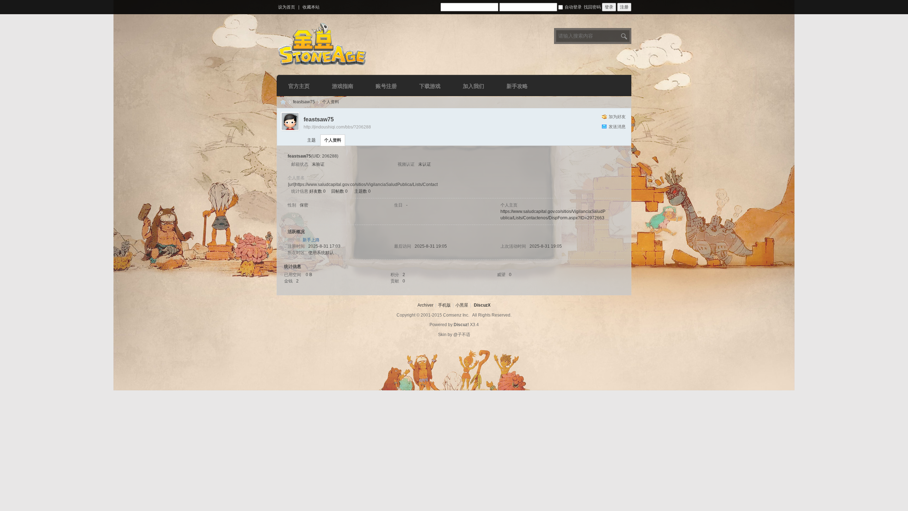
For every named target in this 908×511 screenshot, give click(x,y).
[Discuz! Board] (322, 66)
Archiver (425, 305)
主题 (311, 140)
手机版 (444, 305)
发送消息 (617, 126)
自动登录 (573, 7)
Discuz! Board (283, 102)
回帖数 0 (339, 191)
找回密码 (592, 7)
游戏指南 (342, 86)
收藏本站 (311, 7)
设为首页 (286, 7)
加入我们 (473, 86)
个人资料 (332, 140)
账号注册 (386, 86)
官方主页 (299, 86)
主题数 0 (362, 191)
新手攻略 (517, 86)
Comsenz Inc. (456, 315)
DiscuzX (482, 305)
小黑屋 (461, 305)
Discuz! (461, 324)
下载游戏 (430, 86)
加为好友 (617, 116)
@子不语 (461, 334)
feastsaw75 (304, 101)
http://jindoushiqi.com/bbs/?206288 (337, 127)
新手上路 (311, 239)
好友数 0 (317, 191)
